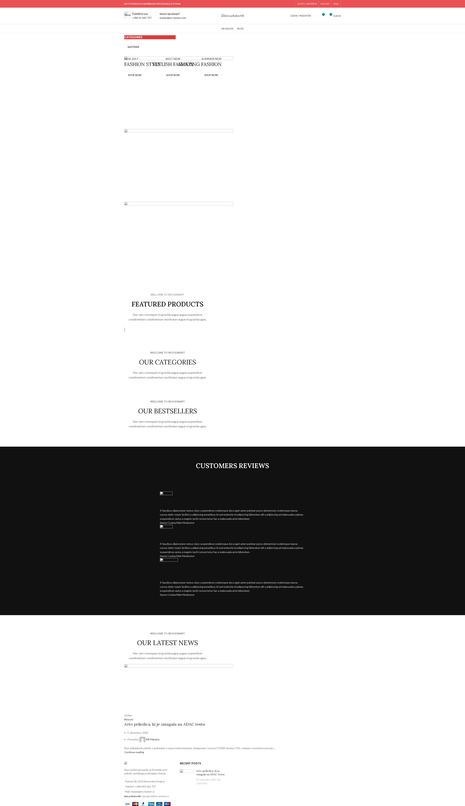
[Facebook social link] (272, 4)
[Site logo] (232, 15)
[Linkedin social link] (285, 4)
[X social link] (276, 4)
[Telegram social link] (290, 4)
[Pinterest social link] (281, 4)
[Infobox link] (137, 16)
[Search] (315, 15)
